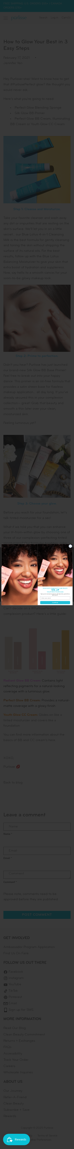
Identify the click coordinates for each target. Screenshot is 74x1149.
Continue (55, 602)
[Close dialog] (70, 546)
